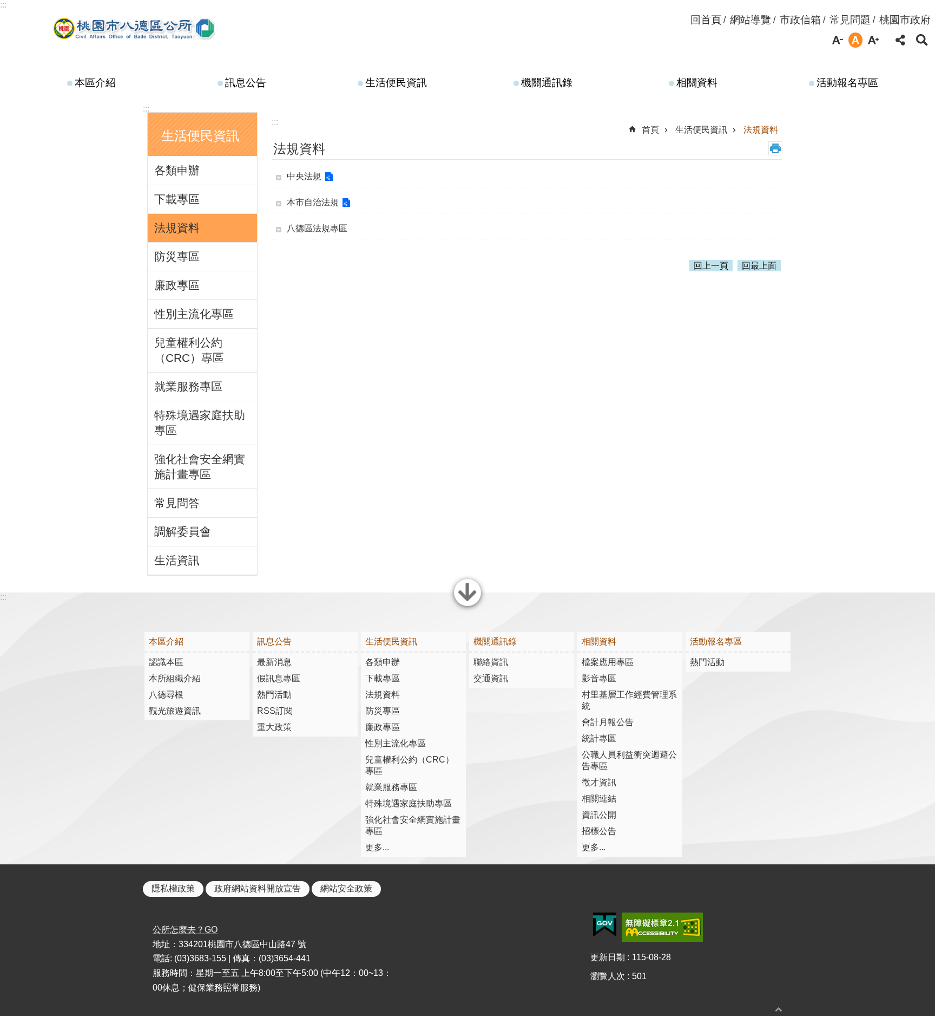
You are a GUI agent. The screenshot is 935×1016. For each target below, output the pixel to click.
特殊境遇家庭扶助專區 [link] (199, 423)
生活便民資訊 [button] (200, 135)
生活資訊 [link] (177, 560)
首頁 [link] (650, 129)
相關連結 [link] (599, 798)
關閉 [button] (467, 605)
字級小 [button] (837, 40)
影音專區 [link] (599, 678)
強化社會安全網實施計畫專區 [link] (199, 466)
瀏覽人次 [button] (607, 976)
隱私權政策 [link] (173, 888)
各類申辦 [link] (177, 170)
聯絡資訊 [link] (490, 662)
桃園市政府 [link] (905, 19)
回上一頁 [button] (711, 265)
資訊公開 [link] (599, 814)
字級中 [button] (855, 40)
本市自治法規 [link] (313, 202)
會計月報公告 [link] (608, 722)
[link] (604, 925)
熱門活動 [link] (274, 694)
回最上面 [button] (759, 265)
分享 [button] (900, 40)
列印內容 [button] (775, 148)
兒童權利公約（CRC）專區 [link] (189, 350)
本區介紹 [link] (95, 82)
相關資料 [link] (696, 82)
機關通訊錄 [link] (546, 82)
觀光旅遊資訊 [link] (175, 710)
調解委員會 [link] (182, 531)
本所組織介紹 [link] (175, 678)
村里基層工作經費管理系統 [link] (629, 700)
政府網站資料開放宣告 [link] (257, 888)
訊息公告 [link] (245, 82)
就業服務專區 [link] (188, 386)
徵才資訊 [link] (599, 782)
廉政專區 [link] (177, 285)
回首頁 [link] (705, 19)
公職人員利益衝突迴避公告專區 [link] (629, 760)
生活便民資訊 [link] (396, 82)
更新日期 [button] (607, 957)
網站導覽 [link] (750, 19)
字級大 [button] (873, 40)
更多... (377, 847)
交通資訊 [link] (490, 678)
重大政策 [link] (274, 727)
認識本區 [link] (166, 662)
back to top (778, 1009)
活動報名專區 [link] (847, 82)
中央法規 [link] (304, 176)
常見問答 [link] (177, 503)
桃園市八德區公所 (135, 28)
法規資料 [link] (177, 228)
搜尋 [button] (922, 40)
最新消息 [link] (274, 662)
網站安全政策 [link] (346, 888)
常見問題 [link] (850, 19)
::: (3, 4)
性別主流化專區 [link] (194, 314)
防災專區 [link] (177, 256)
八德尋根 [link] (166, 694)
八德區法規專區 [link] (317, 228)
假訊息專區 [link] (278, 678)
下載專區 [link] (177, 199)
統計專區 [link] (599, 738)
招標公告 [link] (599, 831)
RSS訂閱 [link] (275, 710)
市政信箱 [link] (800, 19)
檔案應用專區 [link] (608, 662)
